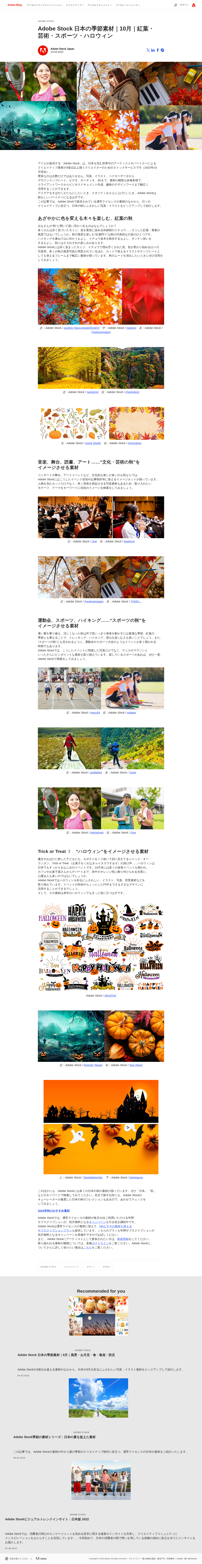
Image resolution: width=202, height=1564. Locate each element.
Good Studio (93, 443)
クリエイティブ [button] (74, 5)
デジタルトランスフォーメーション (44, 5)
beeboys (129, 541)
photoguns (136, 1177)
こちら (87, 1247)
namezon (92, 392)
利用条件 (171, 1559)
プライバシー (134, 1559)
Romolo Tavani (93, 1065)
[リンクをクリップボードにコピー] (162, 50)
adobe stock (83, 1350)
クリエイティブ (71, 1267)
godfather (96, 772)
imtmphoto (97, 832)
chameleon (132, 392)
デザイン (91, 1267)
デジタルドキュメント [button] (99, 5)
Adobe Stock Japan (62, 48)
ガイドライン (100, 1243)
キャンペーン (97, 1222)
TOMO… (136, 601)
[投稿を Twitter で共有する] (148, 50)
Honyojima (134, 443)
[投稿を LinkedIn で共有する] (153, 50)
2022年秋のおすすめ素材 (54, 1210)
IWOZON (110, 995)
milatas (131, 712)
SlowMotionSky (93, 1177)
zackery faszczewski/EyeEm (81, 328)
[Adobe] (194, 5)
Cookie (180, 1559)
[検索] (175, 5)
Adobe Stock (46, 21)
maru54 (95, 712)
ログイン (184, 4)
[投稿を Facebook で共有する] (157, 50)
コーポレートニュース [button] (127, 5)
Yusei (132, 772)
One (94, 541)
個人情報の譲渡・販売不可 (153, 1559)
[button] (18, 1559)
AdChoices (192, 1559)
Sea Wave (136, 1065)
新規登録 (123, 1239)
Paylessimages (101, 332)
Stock (106, 1267)
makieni (131, 328)
